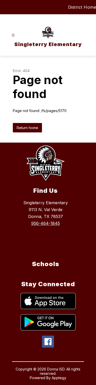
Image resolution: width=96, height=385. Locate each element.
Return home (27, 128)
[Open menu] (13, 35)
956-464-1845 (45, 223)
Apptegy (59, 378)
